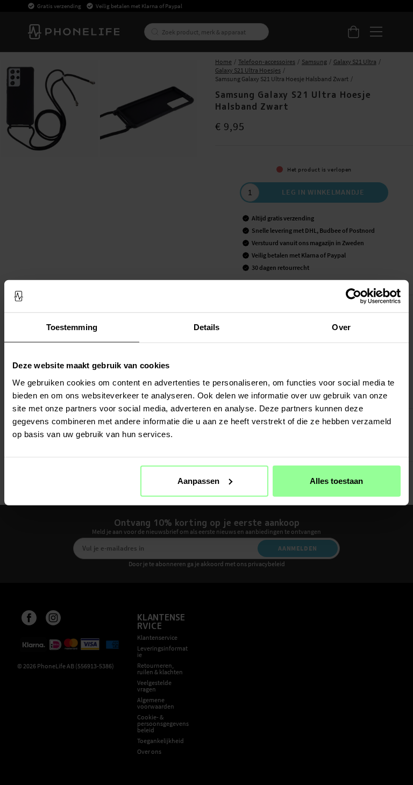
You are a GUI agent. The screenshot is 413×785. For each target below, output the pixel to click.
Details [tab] (207, 327)
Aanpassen (198, 480)
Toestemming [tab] (71, 327)
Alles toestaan (336, 480)
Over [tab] (341, 327)
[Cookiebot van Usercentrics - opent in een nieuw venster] (354, 296)
